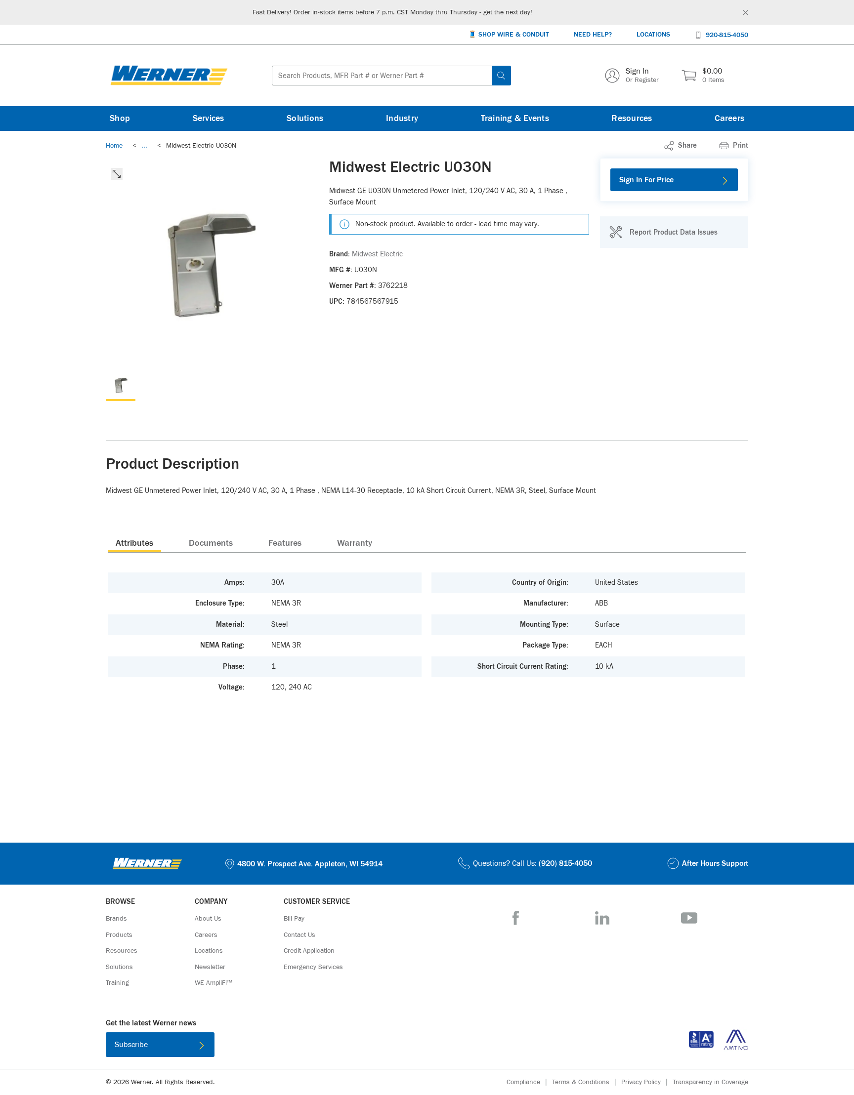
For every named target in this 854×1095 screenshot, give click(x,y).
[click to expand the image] (117, 174)
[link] (144, 145)
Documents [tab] (211, 543)
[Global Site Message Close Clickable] (745, 12)
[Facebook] (515, 917)
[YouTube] (689, 917)
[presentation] (134, 542)
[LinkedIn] (602, 917)
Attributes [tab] (134, 543)
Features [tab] (284, 543)
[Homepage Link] (169, 75)
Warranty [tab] (354, 543)
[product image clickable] (120, 386)
